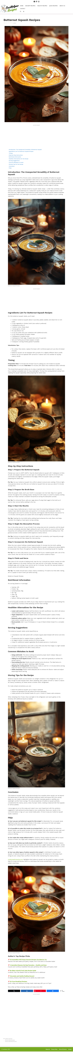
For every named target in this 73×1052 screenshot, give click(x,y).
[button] (20, 11)
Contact (22, 8)
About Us (62, 5)
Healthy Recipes (42, 5)
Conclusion (12, 166)
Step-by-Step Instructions (16, 155)
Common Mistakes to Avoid (16, 162)
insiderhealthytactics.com (15, 859)
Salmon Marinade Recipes (11, 1041)
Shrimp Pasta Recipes (10, 1039)
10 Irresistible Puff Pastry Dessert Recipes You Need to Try (28, 959)
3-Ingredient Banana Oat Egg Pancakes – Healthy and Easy (28, 965)
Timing (10, 153)
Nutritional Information (15, 157)
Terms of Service (63, 1049)
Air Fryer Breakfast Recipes (18, 981)
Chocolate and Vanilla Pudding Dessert (22, 976)
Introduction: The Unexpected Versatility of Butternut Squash (25, 149)
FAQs (10, 168)
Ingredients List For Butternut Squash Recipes (21, 151)
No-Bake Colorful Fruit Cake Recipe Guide (23, 970)
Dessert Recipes (30, 5)
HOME (21, 5)
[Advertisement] (36, 137)
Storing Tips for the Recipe (16, 164)
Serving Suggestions (14, 160)
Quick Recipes (53, 5)
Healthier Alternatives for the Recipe (18, 158)
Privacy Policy (54, 1049)
